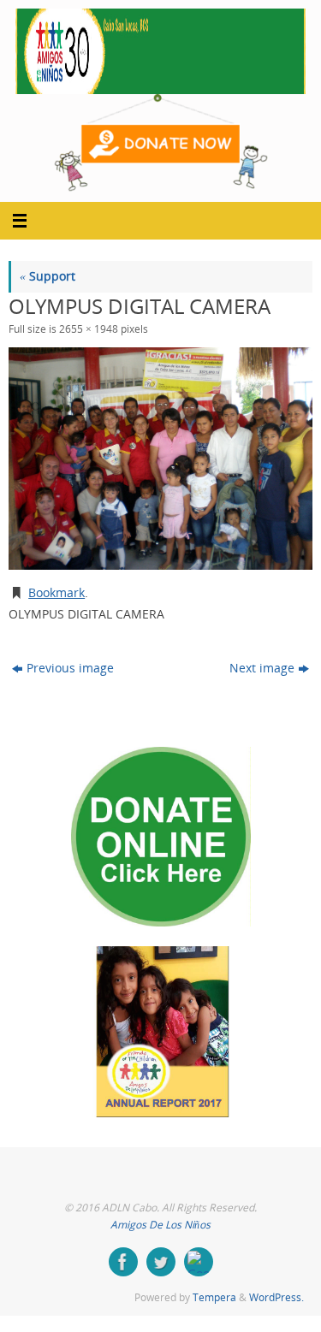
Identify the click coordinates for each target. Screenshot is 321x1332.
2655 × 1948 (88, 329)
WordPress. (276, 1297)
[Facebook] (123, 1261)
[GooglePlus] (198, 1261)
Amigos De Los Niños (160, 1224)
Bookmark (56, 593)
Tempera (214, 1297)
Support (47, 276)
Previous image (70, 668)
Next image (261, 668)
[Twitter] (160, 1261)
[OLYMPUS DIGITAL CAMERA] (160, 458)
